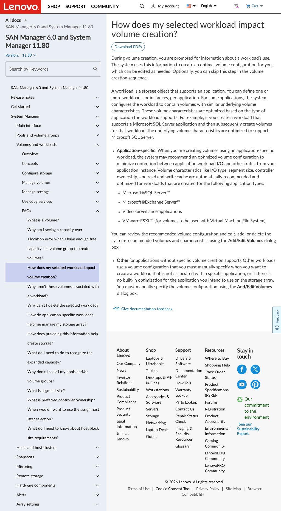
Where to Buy (217, 358)
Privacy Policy (207, 489)
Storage (152, 416)
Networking (156, 423)
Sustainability (128, 390)
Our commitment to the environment (255, 408)
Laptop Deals (157, 430)
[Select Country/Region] (191, 6)
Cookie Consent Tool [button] (173, 489)
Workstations (157, 390)
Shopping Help (217, 365)
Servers (152, 409)
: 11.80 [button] (19, 55)
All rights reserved (208, 482)
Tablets (152, 371)
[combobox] (53, 69)
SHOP (54, 6)
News (121, 371)
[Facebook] (242, 371)
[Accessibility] (224, 6)
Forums (211, 402)
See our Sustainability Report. (248, 429)
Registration (215, 409)
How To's (183, 383)
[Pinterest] (255, 386)
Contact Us (184, 409)
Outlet (151, 437)
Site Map (233, 489)
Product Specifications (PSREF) (217, 390)
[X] (255, 371)
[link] (13, 20)
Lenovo (185, 482)
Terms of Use (139, 489)
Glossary (182, 446)
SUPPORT (76, 6)
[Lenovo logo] (20, 7)
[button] (142, 6)
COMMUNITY (105, 6)
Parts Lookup (186, 402)
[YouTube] (242, 386)
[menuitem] (52, 88)
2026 (173, 482)
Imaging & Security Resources (184, 434)
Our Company (128, 364)
